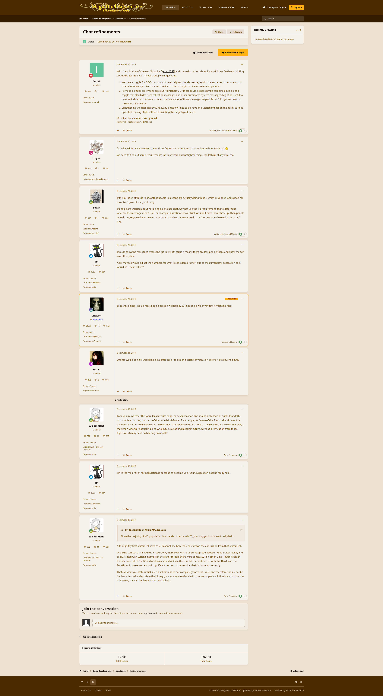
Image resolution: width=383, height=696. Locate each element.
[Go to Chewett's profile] (97, 304)
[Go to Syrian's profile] (97, 358)
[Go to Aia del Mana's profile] (97, 415)
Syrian (96, 369)
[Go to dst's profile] (97, 250)
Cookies (98, 690)
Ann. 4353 (168, 71)
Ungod (97, 158)
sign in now (150, 613)
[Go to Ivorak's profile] (84, 41)
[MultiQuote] (118, 130)
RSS (109, 690)
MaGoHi (212, 130)
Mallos (224, 234)
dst (218, 130)
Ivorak (91, 41)
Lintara (224, 130)
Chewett (96, 315)
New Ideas (125, 41)
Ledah (96, 207)
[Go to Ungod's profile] (97, 147)
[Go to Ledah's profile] (97, 196)
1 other (234, 130)
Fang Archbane (230, 455)
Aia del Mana (96, 426)
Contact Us (86, 690)
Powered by (289, 690)
